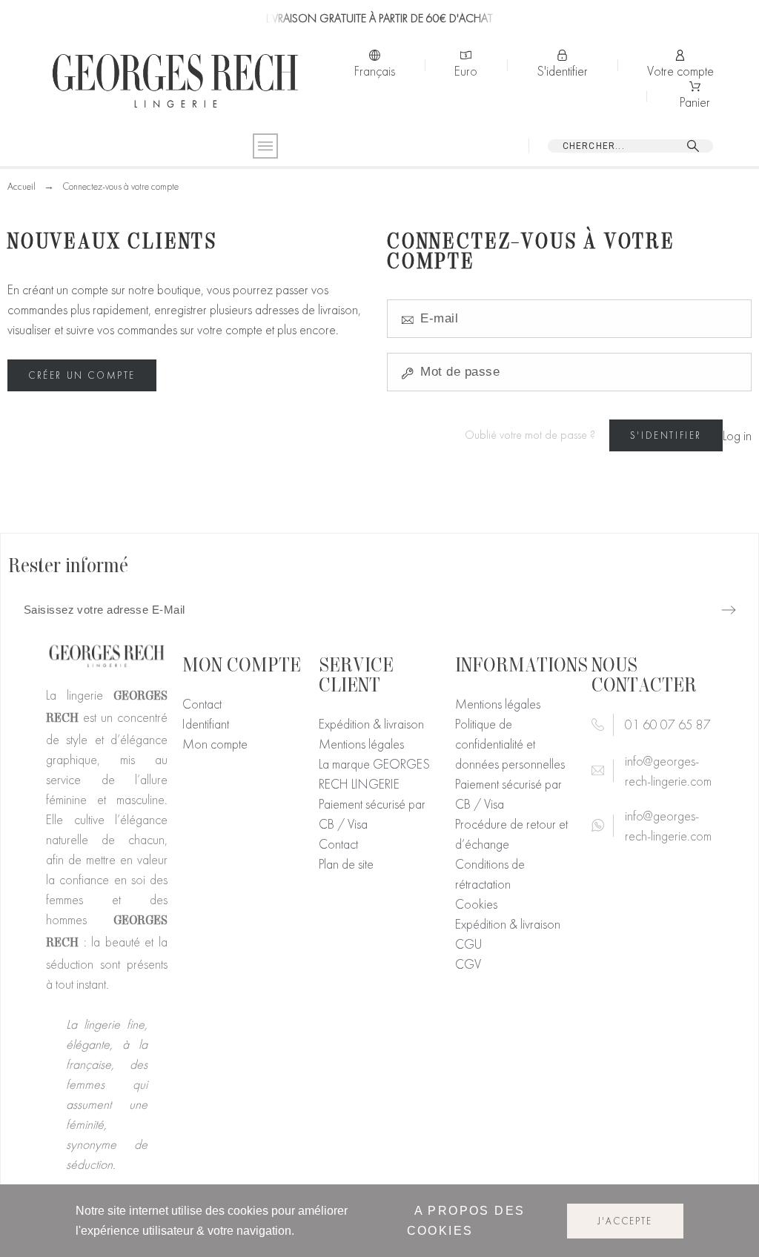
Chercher (695, 146)
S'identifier (666, 435)
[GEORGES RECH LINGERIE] (175, 81)
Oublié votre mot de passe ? (530, 435)
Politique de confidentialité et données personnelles (510, 743)
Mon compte (215, 743)
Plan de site (346, 863)
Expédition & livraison (371, 723)
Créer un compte (82, 375)
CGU (468, 943)
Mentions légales (361, 743)
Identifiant (205, 723)
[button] (670, 1217)
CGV (468, 963)
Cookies (476, 903)
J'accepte (625, 1221)
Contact (202, 703)
